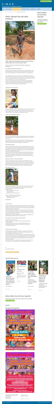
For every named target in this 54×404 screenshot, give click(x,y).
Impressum (4, 402)
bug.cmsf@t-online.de (26, 398)
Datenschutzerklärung (9, 402)
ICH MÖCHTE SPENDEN (46, 1)
